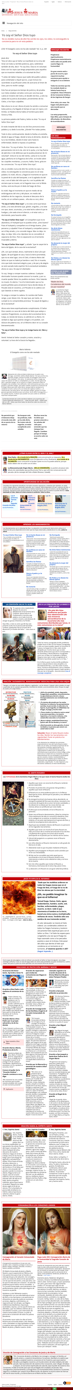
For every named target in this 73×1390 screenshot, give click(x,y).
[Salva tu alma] (20, 15)
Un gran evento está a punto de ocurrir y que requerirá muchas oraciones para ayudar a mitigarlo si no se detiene (60, 76)
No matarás (55, 203)
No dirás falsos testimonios (56, 229)
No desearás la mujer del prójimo (60, 244)
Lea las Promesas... (8, 507)
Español (50, 1384)
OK (54, 1388)
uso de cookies (47, 1388)
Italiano (60, 1384)
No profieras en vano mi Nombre (60, 167)
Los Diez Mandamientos (58, 137)
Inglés (55, 1384)
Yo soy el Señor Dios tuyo (60, 141)
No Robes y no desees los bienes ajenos (60, 259)
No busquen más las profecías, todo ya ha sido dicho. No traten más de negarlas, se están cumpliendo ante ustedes (25, 422)
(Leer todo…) (47, 1275)
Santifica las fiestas (58, 178)
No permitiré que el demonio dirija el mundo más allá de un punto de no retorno (8, 420)
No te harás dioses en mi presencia (60, 152)
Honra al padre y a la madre (59, 191)
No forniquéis (56, 215)
